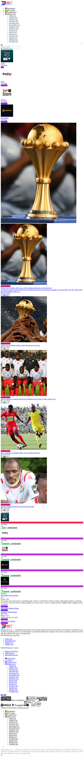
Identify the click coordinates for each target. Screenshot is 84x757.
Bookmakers (11, 8)
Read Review (12, 528)
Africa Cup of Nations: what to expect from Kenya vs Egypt (20, 345)
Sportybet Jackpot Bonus (9, 612)
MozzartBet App (14, 25)
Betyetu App (13, 30)
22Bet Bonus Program (8, 621)
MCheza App (13, 19)
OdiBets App (13, 17)
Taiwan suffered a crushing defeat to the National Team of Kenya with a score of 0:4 (28, 399)
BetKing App (13, 40)
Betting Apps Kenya (11, 651)
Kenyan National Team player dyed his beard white (17, 506)
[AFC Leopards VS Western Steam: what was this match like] (42, 427)
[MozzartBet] (7, 116)
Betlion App (13, 34)
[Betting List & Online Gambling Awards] (7, 5)
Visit (2, 67)
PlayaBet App (13, 36)
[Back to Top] (1, 755)
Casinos (12, 10)
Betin (2, 82)
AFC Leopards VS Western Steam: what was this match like (20, 453)
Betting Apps (11, 14)
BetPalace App (14, 29)
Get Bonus (4, 606)
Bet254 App (13, 32)
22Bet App (12, 16)
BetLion (3, 100)
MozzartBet (4, 118)
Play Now (4, 85)
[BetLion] (7, 98)
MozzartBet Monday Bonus (10, 608)
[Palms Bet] (5, 584)
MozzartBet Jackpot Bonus (9, 595)
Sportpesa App (14, 27)
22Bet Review (9, 653)
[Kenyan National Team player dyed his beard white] (42, 480)
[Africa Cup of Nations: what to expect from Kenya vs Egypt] (42, 319)
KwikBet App (13, 41)
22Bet (3, 63)
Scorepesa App (14, 23)
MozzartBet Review (11, 655)
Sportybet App (13, 21)
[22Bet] (7, 62)
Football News (12, 12)
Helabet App (13, 38)
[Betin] (7, 80)
